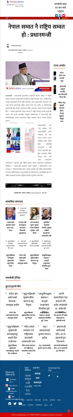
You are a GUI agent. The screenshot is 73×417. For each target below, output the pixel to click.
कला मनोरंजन (31, 405)
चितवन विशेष (38, 400)
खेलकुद (59, 400)
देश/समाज (28, 392)
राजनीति (28, 387)
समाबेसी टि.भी (39, 405)
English (46, 405)
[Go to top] (68, 411)
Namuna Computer (56, 415)
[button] (7, 18)
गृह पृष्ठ (23, 400)
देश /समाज (45, 400)
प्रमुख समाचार (30, 400)
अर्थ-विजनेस (52, 400)
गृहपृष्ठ (28, 376)
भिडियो (28, 379)
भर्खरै (28, 383)
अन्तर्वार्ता (23, 405)
